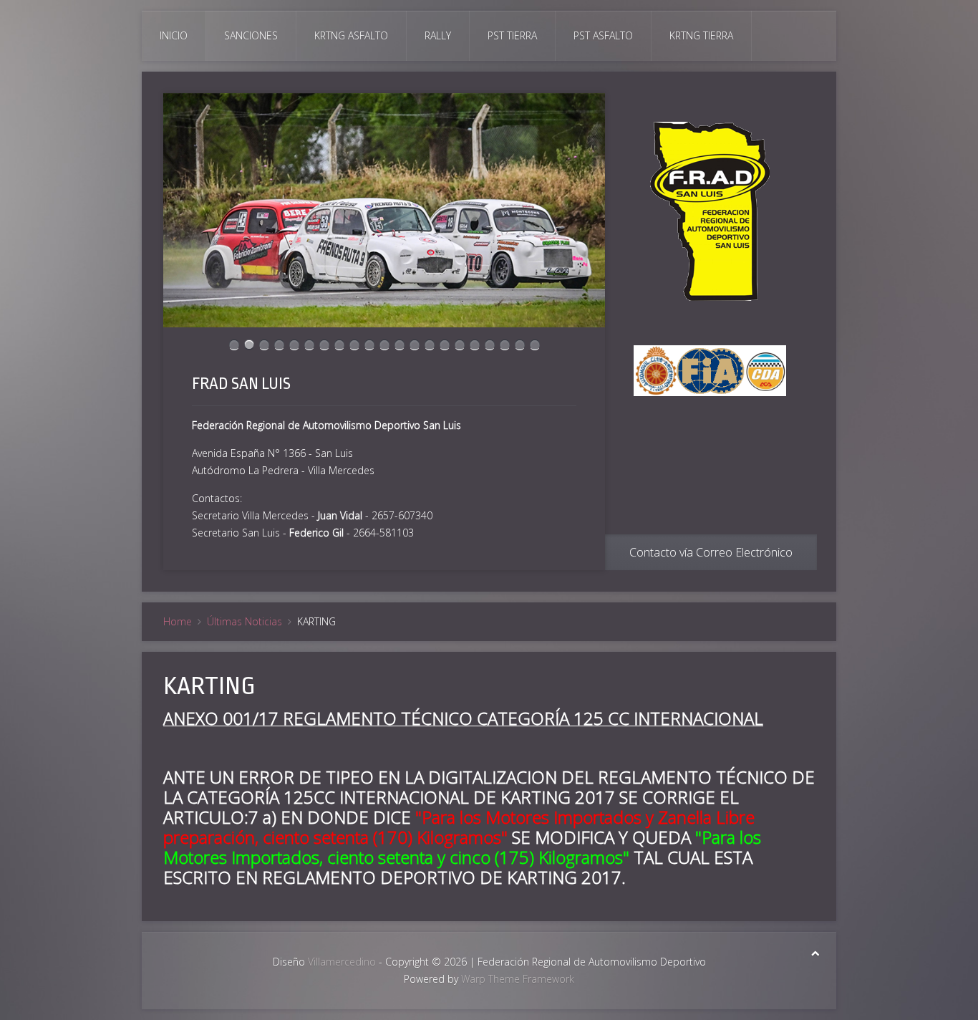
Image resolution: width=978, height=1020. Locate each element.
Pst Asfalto (603, 35)
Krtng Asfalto (351, 35)
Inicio (174, 35)
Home (177, 621)
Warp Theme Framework (517, 979)
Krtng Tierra (701, 35)
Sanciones (251, 35)
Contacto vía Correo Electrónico (711, 552)
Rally (438, 35)
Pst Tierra (512, 35)
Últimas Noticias (244, 621)
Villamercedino (342, 961)
